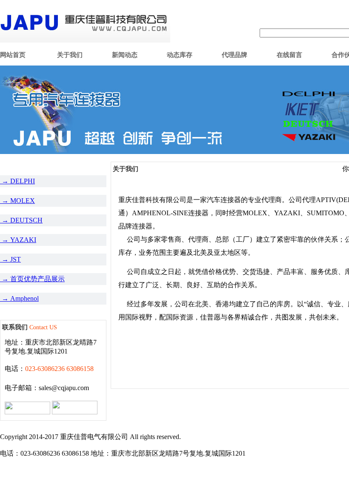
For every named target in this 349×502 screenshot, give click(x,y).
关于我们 (70, 54)
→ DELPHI (17, 181)
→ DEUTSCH (21, 220)
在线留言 (289, 54)
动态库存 (179, 54)
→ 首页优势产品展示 (32, 278)
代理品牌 (234, 54)
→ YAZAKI (18, 239)
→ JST (10, 259)
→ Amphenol (19, 298)
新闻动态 (124, 54)
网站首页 (13, 54)
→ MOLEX (17, 200)
